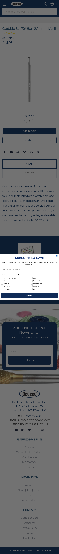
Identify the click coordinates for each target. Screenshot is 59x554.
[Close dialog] (57, 256)
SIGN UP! (29, 295)
